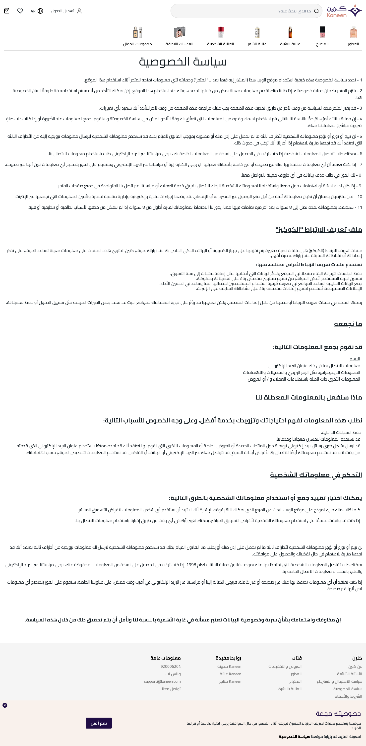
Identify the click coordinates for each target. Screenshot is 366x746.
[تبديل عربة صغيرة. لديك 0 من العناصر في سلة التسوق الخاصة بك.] (7, 11)
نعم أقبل (99, 723)
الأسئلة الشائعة (349, 674)
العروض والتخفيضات (285, 666)
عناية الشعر (257, 44)
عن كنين (355, 666)
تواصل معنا (171, 689)
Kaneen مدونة (229, 666)
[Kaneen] (343, 11)
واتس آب (173, 674)
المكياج (322, 44)
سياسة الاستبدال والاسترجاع (339, 681)
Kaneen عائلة (230, 674)
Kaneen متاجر (230, 681)
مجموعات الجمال (137, 44)
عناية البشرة (290, 44)
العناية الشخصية (220, 44)
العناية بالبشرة (290, 689)
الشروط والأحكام (348, 696)
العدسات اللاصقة (179, 44)
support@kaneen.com (162, 681)
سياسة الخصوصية (294, 736)
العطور (353, 44)
